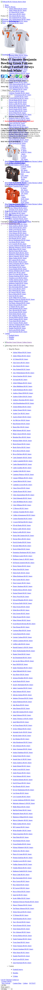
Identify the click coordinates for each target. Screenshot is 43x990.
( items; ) (6, 981)
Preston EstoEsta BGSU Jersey (18, 276)
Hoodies (11, 337)
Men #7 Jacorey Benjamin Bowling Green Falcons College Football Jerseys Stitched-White (23, 162)
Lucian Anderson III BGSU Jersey (20, 245)
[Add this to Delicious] (9, 77)
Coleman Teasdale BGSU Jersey (19, 93)
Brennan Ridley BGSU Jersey (18, 55)
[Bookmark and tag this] (24, 77)
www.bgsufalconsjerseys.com (10, 223)
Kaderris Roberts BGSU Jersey (19, 235)
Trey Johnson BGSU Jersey (17, 315)
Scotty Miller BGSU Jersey (17, 297)
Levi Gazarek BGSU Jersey (17, 244)
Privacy (7, 216)
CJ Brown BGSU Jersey (16, 91)
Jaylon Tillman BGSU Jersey (18, 208)
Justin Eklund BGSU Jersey (17, 227)
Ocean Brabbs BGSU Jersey (18, 269)
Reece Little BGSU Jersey (17, 285)
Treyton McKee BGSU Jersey (18, 317)
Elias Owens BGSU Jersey (17, 143)
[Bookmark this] (27, 77)
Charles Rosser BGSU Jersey (18, 82)
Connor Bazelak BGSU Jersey (18, 96)
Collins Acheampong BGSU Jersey (20, 95)
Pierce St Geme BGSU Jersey (18, 274)
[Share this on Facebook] (2, 77)
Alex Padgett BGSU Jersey (17, 17)
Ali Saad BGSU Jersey (16, 23)
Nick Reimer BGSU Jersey (17, 267)
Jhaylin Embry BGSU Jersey (18, 211)
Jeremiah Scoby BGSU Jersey (18, 210)
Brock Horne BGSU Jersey (17, 57)
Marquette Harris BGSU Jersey (19, 253)
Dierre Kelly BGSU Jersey (17, 125)
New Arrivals (6, 983)
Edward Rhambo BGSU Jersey (19, 140)
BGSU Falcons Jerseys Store (22, 221)
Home (7, 5)
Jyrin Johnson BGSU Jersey (18, 233)
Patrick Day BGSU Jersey (17, 272)
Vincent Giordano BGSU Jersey (19, 324)
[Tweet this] (6, 77)
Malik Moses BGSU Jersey (17, 249)
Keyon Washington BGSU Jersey (19, 240)
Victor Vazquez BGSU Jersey (18, 323)
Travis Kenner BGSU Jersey (18, 312)
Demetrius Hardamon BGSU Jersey (20, 114)
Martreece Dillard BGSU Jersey (19, 254)
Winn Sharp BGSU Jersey (17, 326)
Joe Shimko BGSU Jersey (17, 213)
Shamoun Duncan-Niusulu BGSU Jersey (22, 299)
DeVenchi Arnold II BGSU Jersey (19, 120)
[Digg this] (13, 77)
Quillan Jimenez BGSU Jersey (18, 280)
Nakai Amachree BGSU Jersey (18, 263)
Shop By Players (10, 7)
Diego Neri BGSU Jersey (17, 123)
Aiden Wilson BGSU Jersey (18, 10)
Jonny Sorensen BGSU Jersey (18, 218)
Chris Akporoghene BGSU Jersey (19, 84)
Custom (7, 333)
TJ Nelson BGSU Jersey (16, 306)
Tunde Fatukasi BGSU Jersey (18, 319)
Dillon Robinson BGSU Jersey (18, 127)
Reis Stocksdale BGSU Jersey (18, 287)
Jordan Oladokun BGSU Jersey (19, 220)
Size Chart (8, 214)
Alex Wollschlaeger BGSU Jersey (19, 19)
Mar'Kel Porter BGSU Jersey (18, 251)
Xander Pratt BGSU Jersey (17, 328)
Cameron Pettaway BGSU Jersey (19, 73)
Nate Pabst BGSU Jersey (17, 265)
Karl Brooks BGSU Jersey (17, 238)
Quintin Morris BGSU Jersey (18, 281)
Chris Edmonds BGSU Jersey (18, 86)
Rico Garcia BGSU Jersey (17, 288)
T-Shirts (11, 339)
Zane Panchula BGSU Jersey (18, 332)
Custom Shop (17, 983)
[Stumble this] (16, 77)
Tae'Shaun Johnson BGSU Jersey (19, 303)
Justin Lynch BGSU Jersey (17, 229)
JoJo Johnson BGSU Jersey (17, 217)
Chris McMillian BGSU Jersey (18, 87)
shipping (7, 218)
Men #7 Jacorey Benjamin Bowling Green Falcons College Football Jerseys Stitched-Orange (23, 205)
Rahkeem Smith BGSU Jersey (18, 283)
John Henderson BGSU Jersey (18, 215)
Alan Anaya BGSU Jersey (17, 14)
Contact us (15, 980)
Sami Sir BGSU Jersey (16, 296)
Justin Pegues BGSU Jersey (17, 231)
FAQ (6, 213)
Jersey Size (4, 86)
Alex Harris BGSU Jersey (17, 16)
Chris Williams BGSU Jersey (18, 89)
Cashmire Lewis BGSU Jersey (18, 78)
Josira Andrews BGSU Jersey (18, 226)
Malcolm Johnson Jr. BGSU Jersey (20, 247)
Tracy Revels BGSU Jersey (17, 310)
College (25, 983)
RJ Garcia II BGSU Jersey (17, 292)
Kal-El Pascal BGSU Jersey (17, 236)
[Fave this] (20, 77)
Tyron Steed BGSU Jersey (17, 321)
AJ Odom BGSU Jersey (16, 12)
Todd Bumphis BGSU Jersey (18, 308)
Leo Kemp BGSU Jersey (17, 242)
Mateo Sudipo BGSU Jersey (18, 258)
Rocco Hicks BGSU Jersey (17, 294)
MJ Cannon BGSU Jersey (17, 260)
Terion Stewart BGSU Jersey (18, 305)
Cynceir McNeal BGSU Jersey (18, 98)
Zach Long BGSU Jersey (17, 330)
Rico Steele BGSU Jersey (17, 290)
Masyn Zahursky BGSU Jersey (19, 256)
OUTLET (32, 983)
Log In (3, 980)
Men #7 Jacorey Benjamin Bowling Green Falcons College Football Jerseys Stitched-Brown (23, 183)
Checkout (9, 980)
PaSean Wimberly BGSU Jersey (19, 271)
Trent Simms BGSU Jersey (17, 314)
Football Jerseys (14, 335)
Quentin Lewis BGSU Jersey (18, 278)
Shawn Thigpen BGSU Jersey (18, 301)
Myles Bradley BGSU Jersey (18, 262)
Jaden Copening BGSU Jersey (18, 186)
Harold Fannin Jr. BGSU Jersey (19, 165)
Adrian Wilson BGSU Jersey (18, 8)
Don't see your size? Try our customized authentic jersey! (19, 121)
